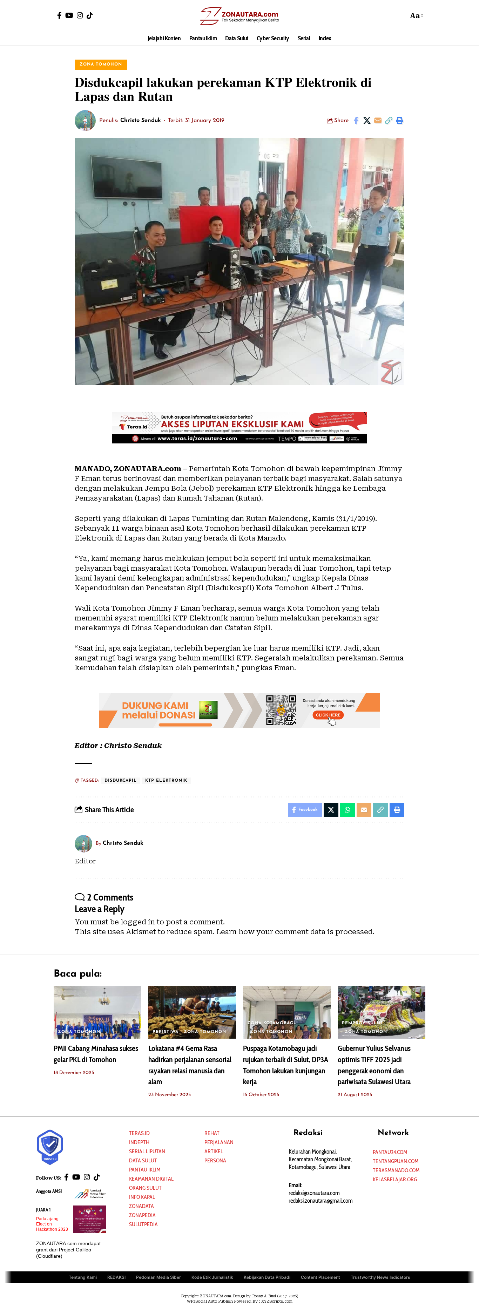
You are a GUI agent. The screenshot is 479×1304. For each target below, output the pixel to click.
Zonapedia (142, 1215)
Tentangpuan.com (395, 1161)
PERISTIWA (165, 1032)
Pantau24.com (390, 1152)
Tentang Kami (83, 1277)
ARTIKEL (213, 1151)
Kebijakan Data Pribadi (267, 1277)
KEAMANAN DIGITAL (151, 1178)
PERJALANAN (219, 1142)
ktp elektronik (166, 781)
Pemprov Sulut (362, 1023)
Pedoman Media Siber (158, 1277)
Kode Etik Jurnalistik (212, 1277)
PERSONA (215, 1160)
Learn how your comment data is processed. (295, 932)
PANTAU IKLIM (144, 1169)
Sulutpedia (143, 1224)
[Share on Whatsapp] (347, 810)
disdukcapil (120, 781)
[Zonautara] (239, 15)
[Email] (378, 120)
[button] (401, 15)
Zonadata (141, 1206)
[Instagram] (80, 15)
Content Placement (320, 1277)
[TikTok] (90, 15)
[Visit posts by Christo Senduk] (85, 120)
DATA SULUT (143, 1160)
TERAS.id (139, 1133)
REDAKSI (116, 1277)
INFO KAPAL (142, 1197)
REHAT (212, 1133)
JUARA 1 (43, 1210)
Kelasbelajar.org (395, 1179)
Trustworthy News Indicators (380, 1277)
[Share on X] (367, 120)
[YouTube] (69, 15)
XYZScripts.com (276, 1301)
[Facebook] (59, 15)
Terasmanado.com (396, 1170)
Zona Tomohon (101, 64)
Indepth (139, 1142)
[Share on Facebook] (356, 120)
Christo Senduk (140, 120)
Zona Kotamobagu (272, 1023)
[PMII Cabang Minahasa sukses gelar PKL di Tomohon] (97, 1012)
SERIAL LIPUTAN (147, 1151)
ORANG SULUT (145, 1187)
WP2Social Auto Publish (210, 1301)
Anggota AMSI (49, 1191)
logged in (138, 922)
